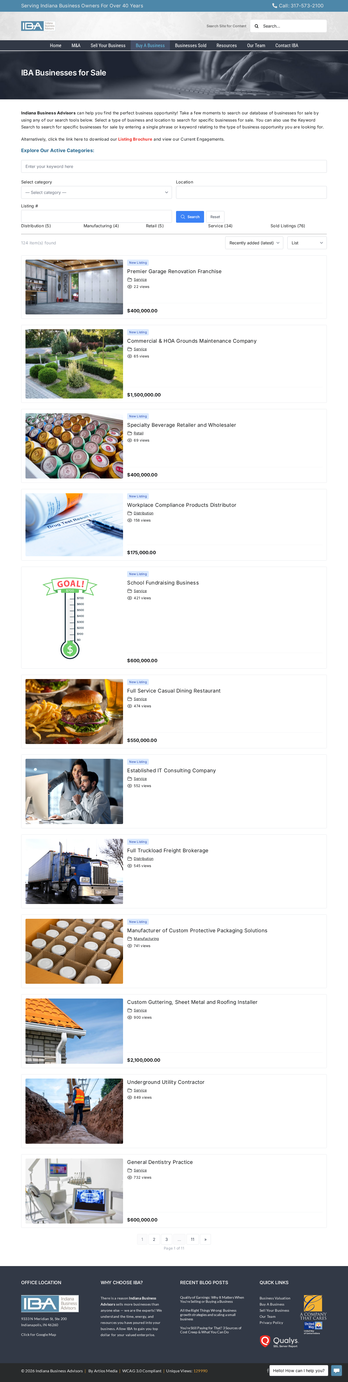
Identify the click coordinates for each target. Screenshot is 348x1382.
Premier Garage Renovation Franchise (174, 271)
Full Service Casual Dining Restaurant (174, 691)
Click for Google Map (38, 1334)
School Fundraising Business (163, 583)
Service (140, 279)
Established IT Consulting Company (171, 770)
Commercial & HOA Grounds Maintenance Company (192, 341)
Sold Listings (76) (288, 225)
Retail (138, 433)
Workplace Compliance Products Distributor (181, 505)
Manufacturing (146, 938)
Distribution (143, 513)
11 (192, 1239)
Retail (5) (155, 225)
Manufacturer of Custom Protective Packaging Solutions (197, 930)
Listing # (29, 205)
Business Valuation (275, 1298)
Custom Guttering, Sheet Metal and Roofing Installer (192, 1002)
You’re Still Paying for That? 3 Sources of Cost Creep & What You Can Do (211, 1330)
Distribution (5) (36, 225)
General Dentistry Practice (160, 1162)
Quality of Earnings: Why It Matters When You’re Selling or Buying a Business (212, 1299)
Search (194, 217)
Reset (215, 217)
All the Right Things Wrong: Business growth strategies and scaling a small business (208, 1314)
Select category (36, 181)
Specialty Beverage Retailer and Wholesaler (181, 425)
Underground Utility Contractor (166, 1082)
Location (184, 181)
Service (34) (220, 225)
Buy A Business (272, 1304)
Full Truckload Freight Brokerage (167, 850)
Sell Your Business (274, 1310)
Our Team (268, 1316)
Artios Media (106, 1370)
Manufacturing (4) (101, 225)
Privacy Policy (271, 1322)
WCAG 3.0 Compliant (142, 1370)
